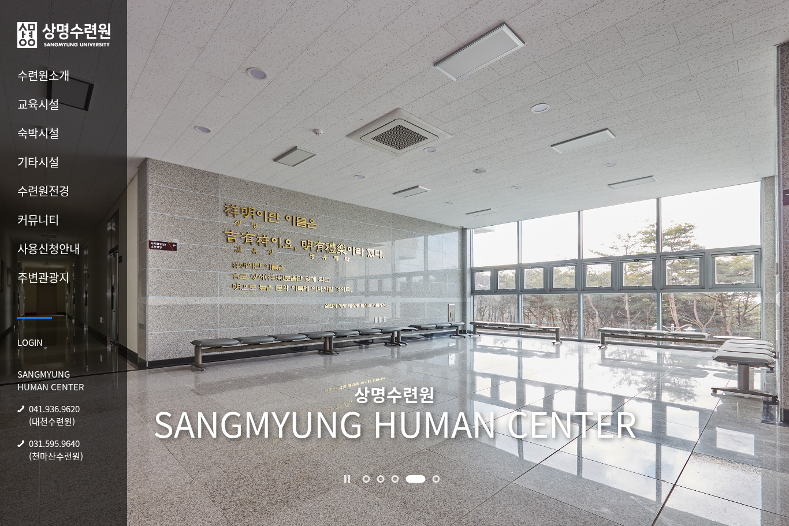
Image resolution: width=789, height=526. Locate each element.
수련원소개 (43, 75)
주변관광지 (43, 277)
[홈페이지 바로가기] (63, 33)
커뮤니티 (38, 219)
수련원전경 (43, 190)
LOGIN (30, 342)
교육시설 (38, 104)
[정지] (347, 478)
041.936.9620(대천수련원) (54, 415)
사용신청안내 (48, 248)
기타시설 (38, 162)
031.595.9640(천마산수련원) (56, 449)
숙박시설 (38, 133)
